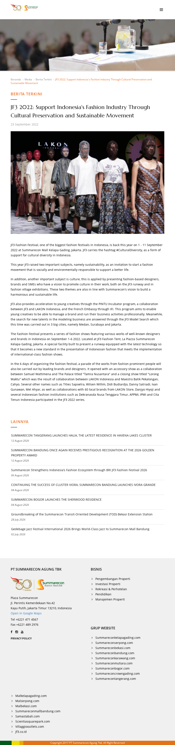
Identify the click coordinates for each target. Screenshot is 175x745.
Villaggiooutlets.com (29, 726)
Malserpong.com (27, 701)
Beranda (16, 79)
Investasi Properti (107, 584)
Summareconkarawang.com (115, 658)
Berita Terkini (44, 79)
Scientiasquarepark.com (32, 721)
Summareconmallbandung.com (37, 711)
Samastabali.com (27, 716)
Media (28, 79)
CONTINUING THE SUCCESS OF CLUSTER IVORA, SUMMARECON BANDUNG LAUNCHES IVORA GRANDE (83, 485)
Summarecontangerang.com (115, 679)
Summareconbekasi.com (112, 648)
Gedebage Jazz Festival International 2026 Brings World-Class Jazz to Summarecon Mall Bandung (80, 529)
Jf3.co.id (21, 732)
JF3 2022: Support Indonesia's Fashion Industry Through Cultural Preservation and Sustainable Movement (81, 81)
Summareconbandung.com (114, 653)
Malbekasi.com (26, 706)
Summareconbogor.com (112, 668)
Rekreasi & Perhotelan (111, 589)
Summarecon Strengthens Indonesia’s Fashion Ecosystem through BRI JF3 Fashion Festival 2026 (79, 470)
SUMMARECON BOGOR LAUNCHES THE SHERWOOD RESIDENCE (56, 499)
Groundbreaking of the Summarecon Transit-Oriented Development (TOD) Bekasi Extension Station (82, 514)
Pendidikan (103, 594)
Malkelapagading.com (31, 696)
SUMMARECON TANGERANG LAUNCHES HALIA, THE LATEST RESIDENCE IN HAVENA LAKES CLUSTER (81, 435)
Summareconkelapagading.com (117, 638)
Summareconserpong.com (114, 643)
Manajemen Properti (110, 599)
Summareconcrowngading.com (117, 673)
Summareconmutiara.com (114, 663)
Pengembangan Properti (112, 579)
